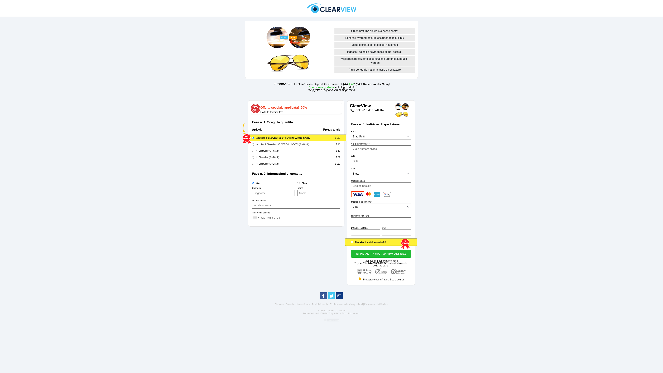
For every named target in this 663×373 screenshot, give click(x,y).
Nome (300, 188)
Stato (353, 168)
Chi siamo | (280, 304)
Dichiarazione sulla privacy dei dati (346, 304)
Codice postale (358, 181)
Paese (354, 131)
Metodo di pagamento (361, 201)
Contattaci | (291, 304)
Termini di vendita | (321, 304)
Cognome (256, 188)
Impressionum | (304, 304)
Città (353, 156)
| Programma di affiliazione (375, 304)
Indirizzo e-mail (259, 200)
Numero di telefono (261, 212)
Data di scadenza (359, 228)
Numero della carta (360, 215)
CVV (384, 228)
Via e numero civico (360, 143)
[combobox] (256, 217)
